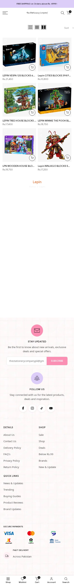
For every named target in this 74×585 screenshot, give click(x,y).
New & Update (47, 467)
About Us (8, 434)
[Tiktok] (41, 408)
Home (32, 186)
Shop (42, 441)
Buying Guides (12, 496)
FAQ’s (6, 454)
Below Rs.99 (46, 454)
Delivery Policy (12, 447)
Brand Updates (12, 509)
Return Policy (11, 467)
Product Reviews (13, 502)
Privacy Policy (11, 460)
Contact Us (9, 441)
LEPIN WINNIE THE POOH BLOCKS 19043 (54, 120)
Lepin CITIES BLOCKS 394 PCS (54, 75)
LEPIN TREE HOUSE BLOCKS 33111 (19, 120)
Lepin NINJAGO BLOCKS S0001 (54, 165)
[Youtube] (51, 408)
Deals (42, 447)
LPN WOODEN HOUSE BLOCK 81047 (19, 165)
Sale (41, 434)
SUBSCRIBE (57, 360)
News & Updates (13, 483)
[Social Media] (23, 408)
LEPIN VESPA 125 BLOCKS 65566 (19, 75)
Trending (8, 489)
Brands (43, 460)
